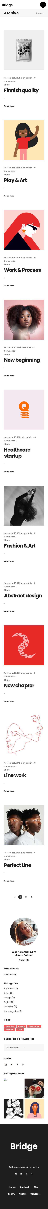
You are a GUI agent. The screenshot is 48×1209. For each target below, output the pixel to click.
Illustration (34, 1026)
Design (7, 997)
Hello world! (10, 974)
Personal (8, 1006)
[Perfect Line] (24, 825)
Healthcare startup (17, 452)
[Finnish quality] (24, 50)
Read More (9, 106)
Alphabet (9, 988)
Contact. (24, 1187)
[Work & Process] (24, 230)
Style (19, 1029)
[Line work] (24, 735)
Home (39, 13)
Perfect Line (17, 865)
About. (22, 1193)
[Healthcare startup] (24, 410)
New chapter (19, 685)
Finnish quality (21, 90)
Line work (15, 775)
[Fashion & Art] (24, 506)
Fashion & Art (19, 545)
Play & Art (15, 180)
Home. (12, 1187)
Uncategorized (11, 1011)
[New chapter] (24, 645)
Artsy (7, 993)
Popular (9, 1029)
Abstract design (23, 595)
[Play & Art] (24, 140)
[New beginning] (24, 320)
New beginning (22, 359)
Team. (11, 1193)
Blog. (36, 1187)
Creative (10, 1026)
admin (29, 78)
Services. (35, 1193)
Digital (7, 1002)
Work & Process (22, 270)
